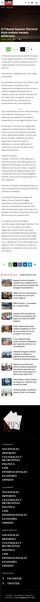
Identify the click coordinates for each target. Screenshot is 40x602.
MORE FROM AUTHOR (28, 275)
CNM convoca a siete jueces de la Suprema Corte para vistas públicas (25, 295)
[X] (28, 3)
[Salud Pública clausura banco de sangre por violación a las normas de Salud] (6, 382)
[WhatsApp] (10, 264)
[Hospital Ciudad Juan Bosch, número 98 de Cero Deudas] (6, 392)
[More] (31, 49)
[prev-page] (2, 400)
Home (3, 7)
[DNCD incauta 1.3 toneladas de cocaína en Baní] (6, 306)
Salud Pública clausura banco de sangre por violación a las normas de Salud (25, 382)
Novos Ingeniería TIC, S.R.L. (25, 597)
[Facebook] (25, 3)
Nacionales (10, 7)
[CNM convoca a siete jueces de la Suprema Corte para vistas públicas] (6, 295)
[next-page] (6, 400)
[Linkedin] (25, 264)
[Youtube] (32, 3)
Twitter (13, 583)
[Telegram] (30, 264)
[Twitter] (3, 583)
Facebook (14, 578)
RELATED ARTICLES (10, 275)
